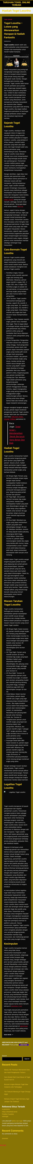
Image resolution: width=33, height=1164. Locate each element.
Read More (8, 1034)
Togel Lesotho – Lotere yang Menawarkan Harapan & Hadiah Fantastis (14, 30)
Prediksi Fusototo (8, 1114)
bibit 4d (20, 206)
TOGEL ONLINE (8, 19)
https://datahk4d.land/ (9, 1112)
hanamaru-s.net (16, 1006)
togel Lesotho (8, 199)
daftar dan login (17, 1121)
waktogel (5, 1116)
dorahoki (5, 1138)
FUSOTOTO (6, 1109)
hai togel (3, 1145)
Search (4, 1056)
